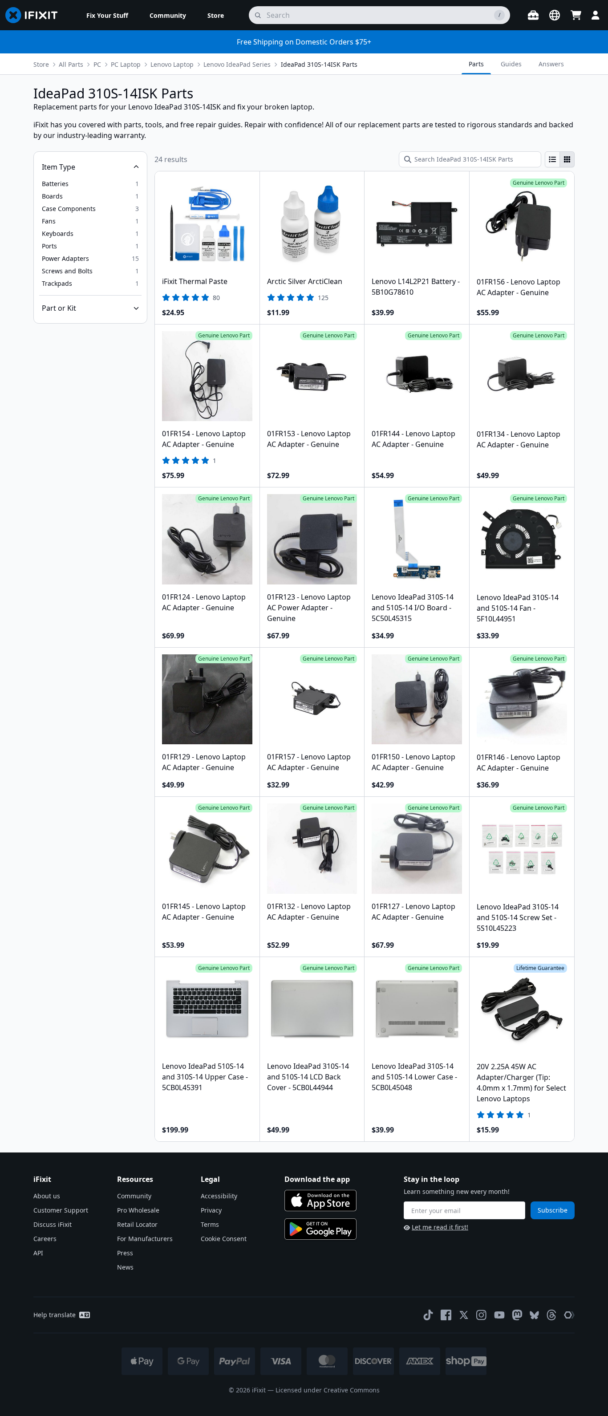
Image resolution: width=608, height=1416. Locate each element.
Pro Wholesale (138, 1210)
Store (41, 64)
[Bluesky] (534, 1315)
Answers (551, 64)
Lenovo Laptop (172, 64)
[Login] (595, 15)
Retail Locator (137, 1224)
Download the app (317, 1179)
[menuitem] (107, 15)
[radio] (552, 159)
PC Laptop (126, 64)
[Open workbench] (533, 15)
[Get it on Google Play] (320, 1229)
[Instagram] (481, 1315)
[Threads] (551, 1315)
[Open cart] (576, 15)
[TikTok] (428, 1315)
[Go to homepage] (35, 15)
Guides (511, 64)
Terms (210, 1224)
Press (125, 1253)
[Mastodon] (517, 1315)
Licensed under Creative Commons (328, 1390)
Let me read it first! (440, 1227)
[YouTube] (499, 1315)
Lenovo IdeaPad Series (237, 64)
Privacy (211, 1210)
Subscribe (552, 1210)
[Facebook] (446, 1315)
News (125, 1267)
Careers (45, 1238)
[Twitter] (463, 1315)
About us (46, 1196)
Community (134, 1196)
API (38, 1253)
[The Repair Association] (569, 1315)
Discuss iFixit (52, 1224)
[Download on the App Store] (320, 1200)
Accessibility (219, 1196)
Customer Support (60, 1210)
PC (97, 64)
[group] (560, 159)
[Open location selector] (554, 15)
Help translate (54, 1315)
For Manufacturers (145, 1238)
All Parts (71, 64)
